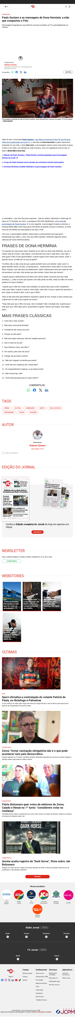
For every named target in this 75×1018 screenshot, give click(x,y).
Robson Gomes (10, 65)
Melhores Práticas (41, 983)
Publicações (39, 990)
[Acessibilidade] (6, 6)
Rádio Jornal (66, 978)
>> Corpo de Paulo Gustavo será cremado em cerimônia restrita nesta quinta (33, 162)
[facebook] (2, 980)
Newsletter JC (53, 978)
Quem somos (40, 973)
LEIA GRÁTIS (37, 532)
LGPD (37, 986)
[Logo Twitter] (21, 72)
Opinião (25, 980)
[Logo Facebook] (16, 72)
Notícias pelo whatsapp (53, 973)
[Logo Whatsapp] (12, 72)
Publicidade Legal (54, 981)
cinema (6, 408)
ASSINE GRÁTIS (12, 561)
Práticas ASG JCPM (42, 976)
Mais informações (11, 453)
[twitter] (9, 980)
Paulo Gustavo (55, 408)
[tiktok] (20, 980)
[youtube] (16, 980)
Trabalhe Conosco (41, 1000)
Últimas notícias (27, 973)
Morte (42, 408)
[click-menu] (69, 6)
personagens (9, 412)
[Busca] (66, 6)
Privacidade (39, 980)
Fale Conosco (40, 996)
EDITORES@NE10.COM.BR (42, 1012)
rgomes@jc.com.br (37, 449)
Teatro (21, 412)
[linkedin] (13, 980)
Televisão (33, 412)
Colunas (25, 976)
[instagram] (6, 980)
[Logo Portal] (33, 6)
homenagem (30, 408)
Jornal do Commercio (66, 973)
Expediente (39, 993)
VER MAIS (37, 876)
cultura (17, 408)
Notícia (68, 72)
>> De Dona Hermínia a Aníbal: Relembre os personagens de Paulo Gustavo (32, 167)
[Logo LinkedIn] (25, 72)
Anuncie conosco (54, 984)
